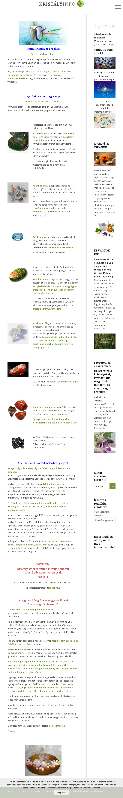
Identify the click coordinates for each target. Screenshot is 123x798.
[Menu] (116, 7)
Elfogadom (61, 792)
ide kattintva (54, 587)
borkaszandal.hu (57, 725)
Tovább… (12, 731)
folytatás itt (99, 328)
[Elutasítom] (119, 787)
